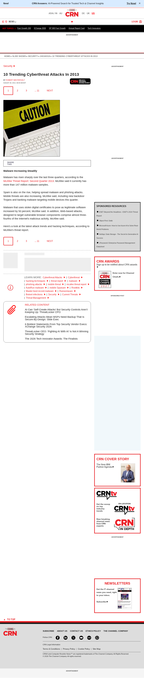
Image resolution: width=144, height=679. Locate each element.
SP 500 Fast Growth (57, 28)
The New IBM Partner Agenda (104, 465)
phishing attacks (34, 284)
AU (60, 13)
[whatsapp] (97, 637)
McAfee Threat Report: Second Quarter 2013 (28, 181)
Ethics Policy (93, 631)
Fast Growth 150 (24, 28)
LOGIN (135, 22)
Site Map (97, 649)
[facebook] (57, 637)
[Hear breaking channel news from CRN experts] (124, 524)
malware (73, 281)
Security (8, 66)
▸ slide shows (18, 56)
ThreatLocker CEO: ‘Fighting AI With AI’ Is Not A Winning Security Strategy (56, 332)
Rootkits (75, 287)
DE (83, 13)
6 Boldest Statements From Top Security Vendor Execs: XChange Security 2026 (56, 325)
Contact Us (76, 631)
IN (56, 13)
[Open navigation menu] (4, 22)
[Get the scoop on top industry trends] (124, 509)
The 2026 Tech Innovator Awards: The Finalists (51, 338)
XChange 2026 (40, 28)
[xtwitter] (73, 637)
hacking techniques (36, 281)
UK (88, 13)
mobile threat (54, 284)
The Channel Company (116, 631)
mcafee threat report (77, 284)
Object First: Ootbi (106, 221)
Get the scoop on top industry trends (103, 507)
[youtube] (81, 637)
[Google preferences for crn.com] (80, 81)
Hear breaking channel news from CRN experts (103, 522)
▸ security (32, 56)
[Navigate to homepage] (72, 16)
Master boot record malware (40, 291)
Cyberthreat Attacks (53, 277)
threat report (57, 281)
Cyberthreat (74, 277)
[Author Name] (10, 266)
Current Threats (70, 294)
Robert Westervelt (15, 80)
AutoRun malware (35, 287)
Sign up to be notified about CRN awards (116, 265)
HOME (7, 56)
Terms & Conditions (51, 649)
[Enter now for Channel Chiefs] (106, 287)
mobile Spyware (58, 287)
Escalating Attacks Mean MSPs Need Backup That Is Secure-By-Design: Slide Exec (54, 318)
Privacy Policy (69, 649)
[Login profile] (140, 21)
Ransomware (66, 291)
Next (50, 90)
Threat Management (36, 298)
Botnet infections (34, 294)
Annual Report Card (77, 28)
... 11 (37, 90)
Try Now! (131, 3)
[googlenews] (89, 637)
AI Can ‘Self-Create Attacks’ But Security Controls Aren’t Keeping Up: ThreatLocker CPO (56, 311)
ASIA (51, 13)
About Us (62, 631)
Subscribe (101, 602)
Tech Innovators (94, 28)
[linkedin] (65, 637)
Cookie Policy (84, 649)
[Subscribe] (124, 608)
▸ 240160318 (44, 56)
